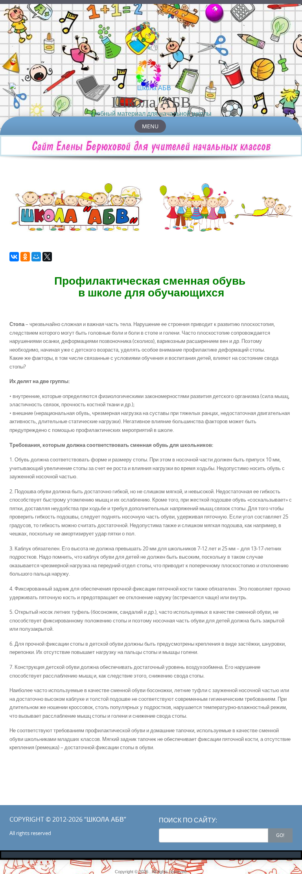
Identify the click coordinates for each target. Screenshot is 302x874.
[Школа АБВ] (151, 88)
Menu (150, 126)
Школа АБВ (151, 101)
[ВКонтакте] (14, 256)
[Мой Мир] (36, 256)
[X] (47, 256)
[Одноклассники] (25, 256)
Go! (280, 835)
